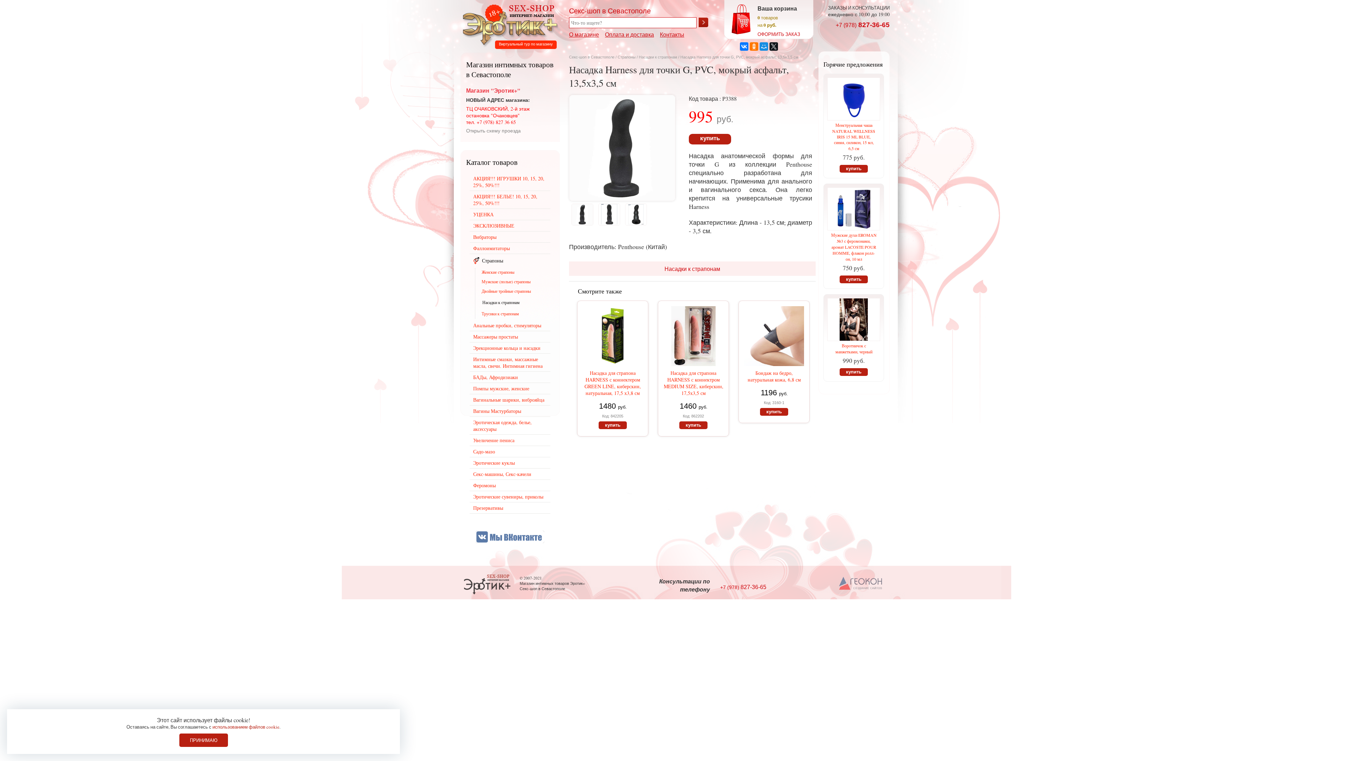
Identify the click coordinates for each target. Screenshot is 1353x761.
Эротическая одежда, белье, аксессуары (502, 425)
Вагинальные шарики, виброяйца (508, 399)
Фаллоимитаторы (491, 248)
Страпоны (627, 57)
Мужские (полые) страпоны (506, 281)
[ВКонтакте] (744, 46)
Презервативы (488, 508)
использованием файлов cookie (245, 727)
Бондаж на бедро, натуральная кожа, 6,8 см (774, 376)
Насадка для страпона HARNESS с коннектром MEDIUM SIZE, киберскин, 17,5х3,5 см (693, 383)
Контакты (672, 34)
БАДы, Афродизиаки (495, 377)
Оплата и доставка (629, 34)
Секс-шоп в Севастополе (591, 57)
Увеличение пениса (493, 440)
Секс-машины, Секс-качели (502, 474)
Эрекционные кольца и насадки (506, 348)
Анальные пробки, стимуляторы (507, 325)
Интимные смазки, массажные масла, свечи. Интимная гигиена (508, 362)
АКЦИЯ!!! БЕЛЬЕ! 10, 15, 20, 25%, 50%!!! (505, 199)
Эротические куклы (494, 462)
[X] (774, 46)
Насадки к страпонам (658, 57)
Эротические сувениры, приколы (508, 496)
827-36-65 (863, 25)
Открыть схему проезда (493, 130)
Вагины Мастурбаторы (497, 411)
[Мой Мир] (764, 46)
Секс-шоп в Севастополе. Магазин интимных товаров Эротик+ (508, 24)
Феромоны (484, 485)
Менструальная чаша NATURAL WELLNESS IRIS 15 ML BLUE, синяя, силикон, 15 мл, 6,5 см (853, 136)
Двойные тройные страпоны (506, 291)
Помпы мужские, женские (501, 388)
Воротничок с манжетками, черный (853, 348)
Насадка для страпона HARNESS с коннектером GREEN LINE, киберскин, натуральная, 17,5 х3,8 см (613, 383)
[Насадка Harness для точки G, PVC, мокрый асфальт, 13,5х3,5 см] (622, 198)
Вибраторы (484, 237)
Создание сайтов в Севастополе (861, 583)
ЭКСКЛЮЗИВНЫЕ (493, 225)
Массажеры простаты (495, 336)
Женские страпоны (498, 272)
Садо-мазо (484, 451)
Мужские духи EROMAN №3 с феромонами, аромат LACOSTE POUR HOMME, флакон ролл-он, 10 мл (854, 247)
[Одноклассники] (754, 46)
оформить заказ (779, 34)
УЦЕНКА (483, 214)
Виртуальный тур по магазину (526, 44)
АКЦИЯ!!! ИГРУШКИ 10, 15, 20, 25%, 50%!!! (508, 181)
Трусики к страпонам (500, 313)
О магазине (584, 34)
